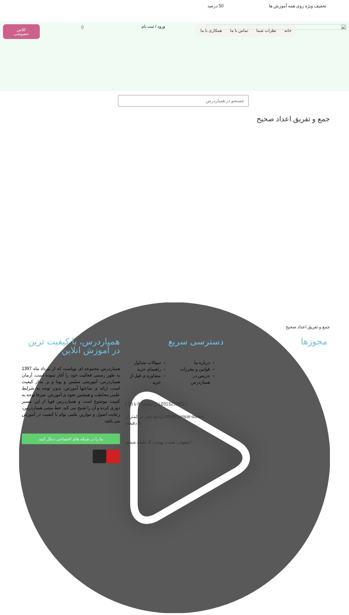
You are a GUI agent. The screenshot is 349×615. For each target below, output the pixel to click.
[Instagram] (99, 456)
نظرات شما (266, 30)
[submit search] (109, 100)
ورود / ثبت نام (153, 26)
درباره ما (202, 362)
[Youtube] (113, 456)
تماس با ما (239, 30)
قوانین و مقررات (195, 369)
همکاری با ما (211, 30)
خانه (287, 30)
